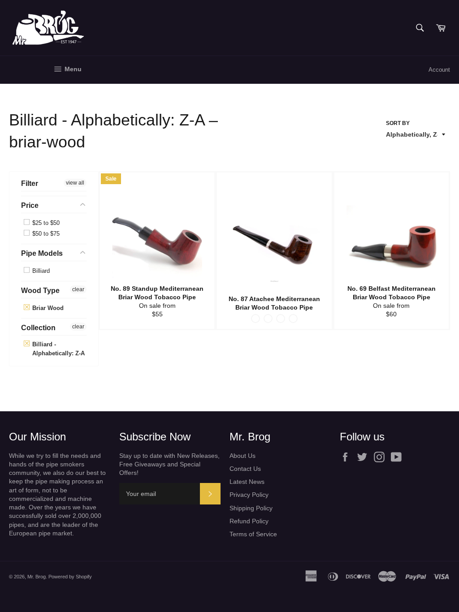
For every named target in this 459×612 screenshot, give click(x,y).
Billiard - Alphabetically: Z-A (57, 349)
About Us (242, 455)
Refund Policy (249, 521)
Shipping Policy (251, 508)
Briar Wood (47, 308)
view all (75, 183)
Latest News (247, 481)
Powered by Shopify (70, 576)
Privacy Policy (249, 494)
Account (439, 69)
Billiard (40, 270)
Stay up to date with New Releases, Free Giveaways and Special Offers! (169, 464)
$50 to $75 (45, 233)
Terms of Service (253, 534)
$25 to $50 (45, 223)
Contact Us (245, 468)
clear (78, 289)
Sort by (398, 123)
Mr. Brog (36, 576)
